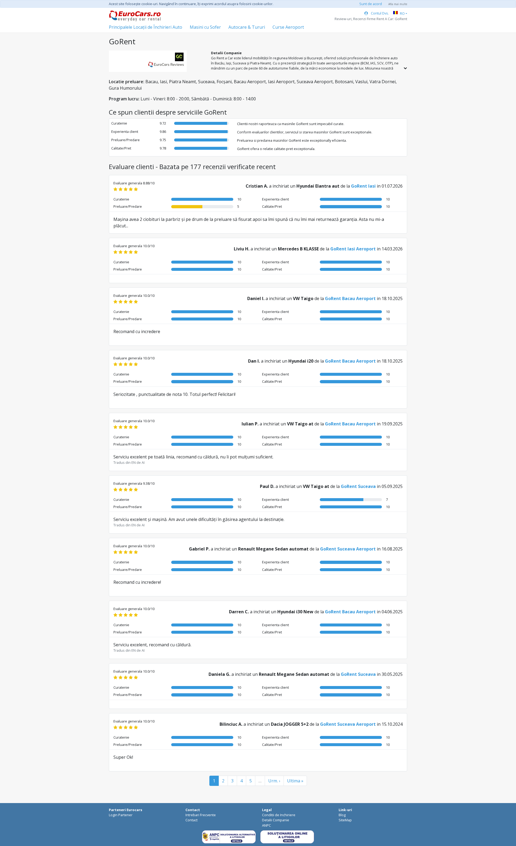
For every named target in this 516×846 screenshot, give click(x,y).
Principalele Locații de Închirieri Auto (145, 27)
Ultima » (295, 781)
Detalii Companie (275, 820)
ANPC (266, 825)
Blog (342, 814)
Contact (191, 820)
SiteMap (345, 820)
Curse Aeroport (288, 27)
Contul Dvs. (379, 13)
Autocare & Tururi (246, 27)
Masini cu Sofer (205, 27)
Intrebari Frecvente (200, 814)
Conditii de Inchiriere (278, 814)
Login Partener (120, 814)
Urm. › (274, 781)
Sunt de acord (370, 3)
